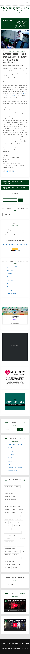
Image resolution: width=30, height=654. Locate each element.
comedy (7, 512)
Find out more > (21, 234)
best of (17, 486)
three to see (16, 558)
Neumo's (7, 532)
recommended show (11, 548)
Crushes (14, 512)
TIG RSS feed (11, 293)
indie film (17, 525)
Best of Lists (9, 490)
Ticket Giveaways (10, 564)
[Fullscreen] (24, 610)
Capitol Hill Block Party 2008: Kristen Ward (12, 182)
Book (16, 490)
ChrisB (5, 65)
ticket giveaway (9, 561)
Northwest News (10, 538)
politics (20, 545)
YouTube (10, 280)
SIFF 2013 (7, 558)
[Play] (5, 610)
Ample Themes (15, 649)
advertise (12, 244)
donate (5, 244)
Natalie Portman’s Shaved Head (15, 94)
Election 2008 (9, 519)
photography (9, 541)
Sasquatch (8, 551)
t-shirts (19, 244)
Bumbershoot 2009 (10, 503)
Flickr (9, 283)
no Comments (20, 65)
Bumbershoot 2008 (10, 499)
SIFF (23, 551)
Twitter (9, 273)
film (6, 522)
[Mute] (22, 610)
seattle (16, 551)
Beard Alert (8, 486)
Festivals (19, 519)
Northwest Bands (10, 535)
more (25, 244)
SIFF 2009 (7, 554)
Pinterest (10, 286)
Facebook (10, 270)
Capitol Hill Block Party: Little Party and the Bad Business (15, 58)
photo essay (21, 538)
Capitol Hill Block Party (12, 506)
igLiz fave (8, 525)
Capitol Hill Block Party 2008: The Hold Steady (13, 187)
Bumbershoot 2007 (10, 496)
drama (17, 515)
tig (19, 564)
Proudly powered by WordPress (11, 648)
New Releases (16, 532)
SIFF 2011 (15, 554)
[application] (15, 605)
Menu (4, 2)
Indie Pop (7, 528)
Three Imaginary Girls (15, 8)
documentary (9, 515)
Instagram (10, 277)
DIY (21, 512)
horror (19, 522)
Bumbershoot (9, 493)
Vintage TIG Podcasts (14, 290)
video (15, 567)
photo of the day (10, 545)
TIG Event (7, 567)
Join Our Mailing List (14, 267)
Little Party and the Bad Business (14, 51)
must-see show (17, 528)
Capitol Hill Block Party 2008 (14, 509)
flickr (12, 522)
